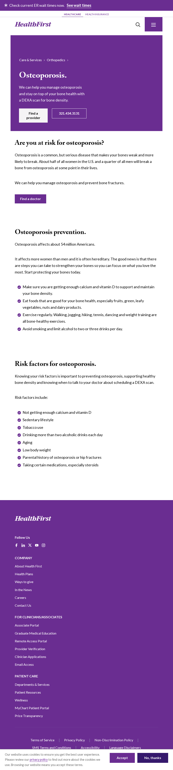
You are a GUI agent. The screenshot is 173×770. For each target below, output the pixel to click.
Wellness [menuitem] (21, 700)
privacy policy (39, 759)
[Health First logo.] (33, 24)
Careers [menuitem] (20, 597)
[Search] (138, 24)
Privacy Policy (74, 740)
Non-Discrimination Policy (114, 740)
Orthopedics (56, 60)
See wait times (79, 5)
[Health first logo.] (33, 518)
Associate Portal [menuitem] (27, 625)
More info (90, 765)
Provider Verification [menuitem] (30, 649)
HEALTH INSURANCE (97, 14)
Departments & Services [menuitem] (32, 684)
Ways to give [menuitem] (24, 582)
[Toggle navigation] (153, 24)
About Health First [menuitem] (28, 566)
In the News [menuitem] (23, 590)
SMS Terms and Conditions (51, 748)
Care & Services (30, 60)
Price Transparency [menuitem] (29, 716)
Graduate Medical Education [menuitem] (35, 633)
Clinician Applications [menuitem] (30, 657)
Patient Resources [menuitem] (28, 692)
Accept (122, 758)
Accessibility (90, 748)
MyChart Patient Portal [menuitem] (32, 708)
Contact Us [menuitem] (23, 605)
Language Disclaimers (125, 748)
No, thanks (152, 758)
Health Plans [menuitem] (24, 574)
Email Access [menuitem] (24, 664)
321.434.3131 (69, 113)
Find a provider (33, 115)
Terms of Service (42, 740)
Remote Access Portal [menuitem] (31, 641)
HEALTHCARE (72, 14)
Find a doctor (30, 199)
